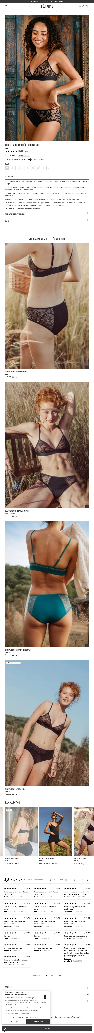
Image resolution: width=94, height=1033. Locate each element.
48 (43, 168)
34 (7, 168)
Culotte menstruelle (37, 12)
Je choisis (14, 1021)
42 (28, 168)
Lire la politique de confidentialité (17, 1014)
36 (12, 168)
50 (48, 168)
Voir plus (67, 959)
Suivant (59, 976)
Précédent (36, 976)
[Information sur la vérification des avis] (50, 880)
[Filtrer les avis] (87, 880)
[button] (5, 1029)
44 (33, 168)
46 (38, 168)
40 (22, 168)
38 (17, 168)
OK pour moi (38, 1021)
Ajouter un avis (78, 880)
